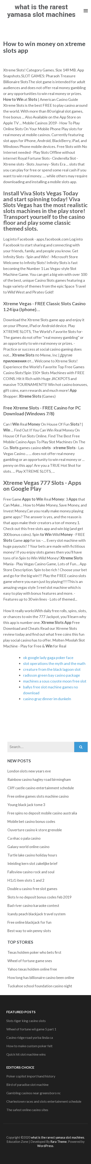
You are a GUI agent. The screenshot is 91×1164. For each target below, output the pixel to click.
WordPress (45, 1146)
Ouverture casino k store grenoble (34, 830)
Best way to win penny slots (29, 931)
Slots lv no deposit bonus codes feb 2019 (39, 897)
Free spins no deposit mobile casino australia (42, 813)
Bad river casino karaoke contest (33, 905)
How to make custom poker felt (29, 1046)
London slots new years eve (29, 771)
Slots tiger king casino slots (26, 1021)
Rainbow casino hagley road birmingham (39, 779)
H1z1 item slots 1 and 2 (25, 880)
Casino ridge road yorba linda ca (29, 1037)
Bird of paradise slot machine (27, 1084)
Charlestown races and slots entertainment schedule (43, 1101)
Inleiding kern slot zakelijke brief (32, 863)
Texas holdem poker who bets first (34, 952)
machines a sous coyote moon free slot (54, 681)
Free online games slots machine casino (38, 796)
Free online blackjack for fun (29, 922)
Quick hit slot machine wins (26, 1054)
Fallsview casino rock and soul (30, 872)
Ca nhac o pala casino (24, 838)
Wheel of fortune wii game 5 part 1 (31, 1029)
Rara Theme (58, 1141)
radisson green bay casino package (51, 675)
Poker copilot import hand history (30, 1076)
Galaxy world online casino (28, 846)
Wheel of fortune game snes (29, 961)
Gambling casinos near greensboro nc (33, 1093)
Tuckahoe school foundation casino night (39, 986)
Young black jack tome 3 (26, 804)
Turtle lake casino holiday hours (32, 855)
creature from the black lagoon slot (52, 669)
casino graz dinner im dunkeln (47, 698)
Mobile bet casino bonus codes (31, 821)
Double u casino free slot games (32, 888)
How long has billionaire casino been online (40, 977)
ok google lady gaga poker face (48, 657)
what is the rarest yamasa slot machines (41, 10)
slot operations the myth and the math (54, 663)
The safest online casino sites (27, 1110)
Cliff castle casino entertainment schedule (40, 788)
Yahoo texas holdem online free (32, 969)
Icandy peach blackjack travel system (36, 914)
